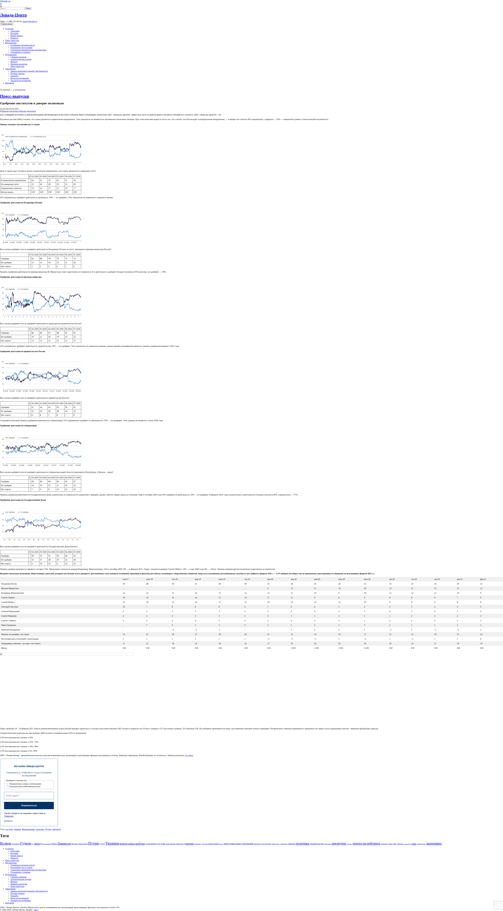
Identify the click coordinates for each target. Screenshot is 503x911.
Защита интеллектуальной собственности (29, 71)
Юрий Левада (16, 36)
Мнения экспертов (18, 64)
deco (36, 910)
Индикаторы (11, 43)
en (1, 6)
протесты (359, 843)
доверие (17, 829)
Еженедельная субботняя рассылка (24, 786)
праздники (327, 844)
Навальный (83, 844)
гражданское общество (175, 844)
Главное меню (6, 24)
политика (40, 829)
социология (407, 844)
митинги (257, 844)
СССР (102, 844)
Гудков (25, 843)
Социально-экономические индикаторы (28, 50)
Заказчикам (10, 69)
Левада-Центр (13, 15)
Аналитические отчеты (20, 59)
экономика (434, 843)
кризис (221, 844)
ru (1, 3)
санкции (384, 844)
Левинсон (64, 843)
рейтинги (56, 829)
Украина (112, 843)
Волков (5, 843)
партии (291, 843)
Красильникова (46, 844)
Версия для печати (27, 111)
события (400, 844)
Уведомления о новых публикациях (25, 784)
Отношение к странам (20, 52)
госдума (9, 829)
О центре (9, 29)
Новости (14, 38)
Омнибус (14, 76)
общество (275, 844)
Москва (74, 844)
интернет (197, 844)
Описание (15, 31)
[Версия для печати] (9, 111)
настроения (266, 844)
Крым (54, 844)
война (131, 843)
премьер (349, 844)
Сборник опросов (18, 57)
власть (124, 843)
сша (414, 843)
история (205, 844)
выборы (140, 843)
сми (394, 844)
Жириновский (28, 829)
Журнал (13, 62)
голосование (151, 844)
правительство (317, 844)
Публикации (11, 55)
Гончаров (16, 844)
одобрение (283, 844)
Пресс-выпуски (12, 40)
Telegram (8, 816)
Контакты (9, 83)
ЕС (32, 844)
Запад (37, 843)
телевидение (421, 844)
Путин (48, 829)
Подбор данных (17, 73)
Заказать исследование (20, 80)
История (14, 33)
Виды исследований (19, 78)
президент (339, 843)
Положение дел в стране (21, 47)
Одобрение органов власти (22, 45)
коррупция (213, 844)
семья (390, 844)
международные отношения (238, 843)
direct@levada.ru (30, 21)
